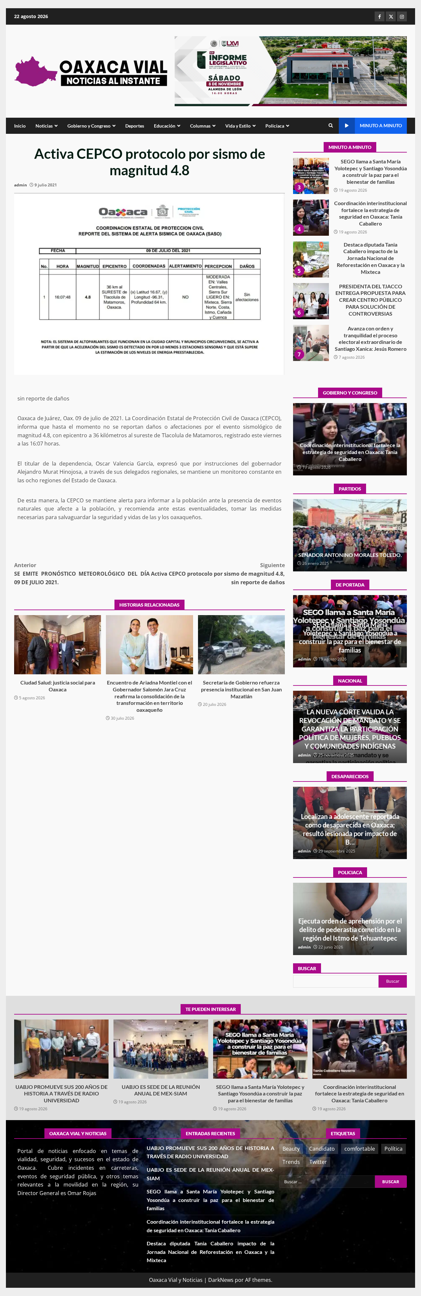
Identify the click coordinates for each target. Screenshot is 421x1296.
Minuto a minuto (381, 125)
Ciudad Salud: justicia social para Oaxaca (57, 644)
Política (393, 1148)
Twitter (318, 1161)
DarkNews (221, 1280)
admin (20, 185)
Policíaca (274, 126)
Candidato (322, 1148)
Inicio (20, 126)
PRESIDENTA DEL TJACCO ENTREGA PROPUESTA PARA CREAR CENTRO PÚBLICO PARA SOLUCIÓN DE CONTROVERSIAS (311, 259)
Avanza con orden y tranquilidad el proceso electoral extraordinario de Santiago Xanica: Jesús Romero (311, 301)
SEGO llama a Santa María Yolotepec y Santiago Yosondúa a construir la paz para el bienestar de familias (260, 1049)
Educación (164, 126)
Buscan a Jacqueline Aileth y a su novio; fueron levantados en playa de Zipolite (350, 833)
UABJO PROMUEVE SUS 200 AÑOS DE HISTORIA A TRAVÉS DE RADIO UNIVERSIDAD (311, 343)
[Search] (331, 125)
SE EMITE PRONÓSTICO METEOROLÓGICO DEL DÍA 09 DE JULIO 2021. (82, 574)
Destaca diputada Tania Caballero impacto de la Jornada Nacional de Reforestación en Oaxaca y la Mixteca (311, 218)
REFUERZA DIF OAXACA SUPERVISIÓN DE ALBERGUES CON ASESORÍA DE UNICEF (350, 929)
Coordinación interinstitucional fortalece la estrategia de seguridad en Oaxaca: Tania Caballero (311, 176)
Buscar (307, 968)
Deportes (134, 126)
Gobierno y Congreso (89, 126)
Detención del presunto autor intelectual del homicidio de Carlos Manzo (350, 737)
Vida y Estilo (238, 126)
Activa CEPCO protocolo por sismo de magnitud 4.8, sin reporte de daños (218, 574)
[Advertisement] (291, 70)
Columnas (200, 126)
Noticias (44, 126)
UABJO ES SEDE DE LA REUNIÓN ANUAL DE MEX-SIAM (160, 1049)
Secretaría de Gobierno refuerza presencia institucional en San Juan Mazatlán (241, 644)
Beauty (291, 1148)
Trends (291, 1161)
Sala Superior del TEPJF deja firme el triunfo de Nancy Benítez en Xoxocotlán (350, 551)
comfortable (359, 1148)
